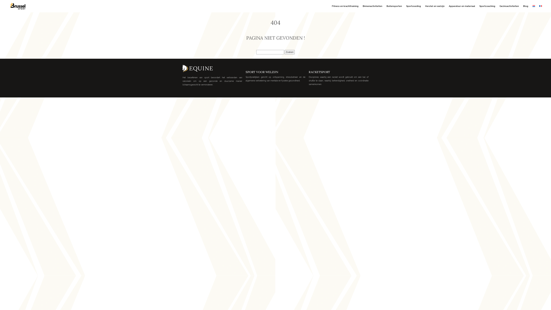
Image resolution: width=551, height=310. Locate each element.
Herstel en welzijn (435, 6)
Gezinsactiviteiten (509, 6)
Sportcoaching (487, 6)
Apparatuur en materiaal (462, 6)
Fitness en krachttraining (345, 6)
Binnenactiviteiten (372, 6)
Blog (525, 6)
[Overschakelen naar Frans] (540, 6)
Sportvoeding (413, 6)
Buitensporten (394, 6)
